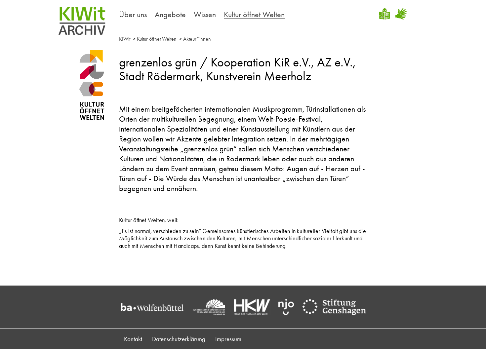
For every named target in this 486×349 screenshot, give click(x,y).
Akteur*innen (197, 38)
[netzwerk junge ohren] (289, 307)
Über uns (133, 14)
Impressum (228, 339)
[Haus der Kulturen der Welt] (255, 307)
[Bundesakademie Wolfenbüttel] (155, 307)
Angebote (170, 14)
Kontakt (133, 339)
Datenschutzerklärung (178, 339)
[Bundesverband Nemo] (212, 307)
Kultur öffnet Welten (254, 14)
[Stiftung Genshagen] (337, 307)
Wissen (205, 14)
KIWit (124, 38)
